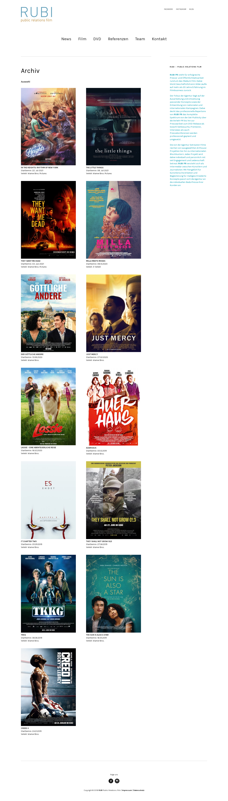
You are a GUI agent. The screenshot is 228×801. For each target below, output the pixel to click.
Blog (191, 9)
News (66, 39)
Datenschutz (138, 790)
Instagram (181, 9)
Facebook (168, 9)
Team (140, 39)
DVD (97, 39)
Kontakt (159, 39)
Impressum (127, 790)
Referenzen (118, 39)
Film (82, 39)
